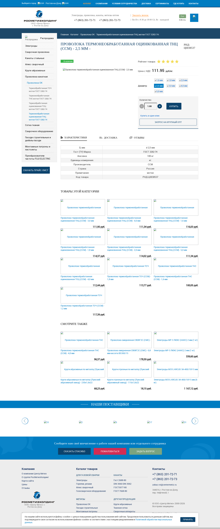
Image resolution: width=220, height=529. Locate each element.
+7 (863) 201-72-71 (84, 20)
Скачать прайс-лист (35, 170)
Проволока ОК (35, 82)
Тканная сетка (121, 507)
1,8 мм (171, 80)
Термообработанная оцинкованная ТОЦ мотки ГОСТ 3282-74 (38, 106)
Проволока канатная (36, 76)
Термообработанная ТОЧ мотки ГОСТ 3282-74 (40, 89)
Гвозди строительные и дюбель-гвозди (38, 139)
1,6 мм (159, 80)
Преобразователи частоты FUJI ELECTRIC (37, 157)
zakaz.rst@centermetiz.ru (164, 484)
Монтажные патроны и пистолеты (37, 148)
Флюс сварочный (34, 64)
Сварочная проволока (37, 51)
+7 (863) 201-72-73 (109, 20)
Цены (24, 484)
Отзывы (26, 488)
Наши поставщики (110, 404)
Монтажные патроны (86, 511)
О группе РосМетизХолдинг (35, 477)
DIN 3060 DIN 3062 (122, 483)
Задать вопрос (145, 451)
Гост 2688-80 (120, 480)
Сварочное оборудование (39, 131)
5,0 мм (159, 91)
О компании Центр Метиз (34, 473)
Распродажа (47, 38)
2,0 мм (183, 80)
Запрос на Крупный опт (168, 122)
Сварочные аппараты (124, 511)
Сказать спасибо (74, 451)
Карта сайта (28, 480)
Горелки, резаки (84, 483)
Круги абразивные (35, 70)
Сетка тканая (32, 125)
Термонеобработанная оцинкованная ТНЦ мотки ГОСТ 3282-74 (39, 116)
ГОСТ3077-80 (120, 487)
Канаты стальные (34, 58)
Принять (188, 519)
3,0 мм (171, 85)
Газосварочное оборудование (91, 491)
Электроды (31, 45)
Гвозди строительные (87, 507)
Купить (173, 106)
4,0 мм (183, 85)
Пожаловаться (110, 451)
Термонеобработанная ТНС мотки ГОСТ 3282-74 (40, 97)
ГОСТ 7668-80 (120, 491)
